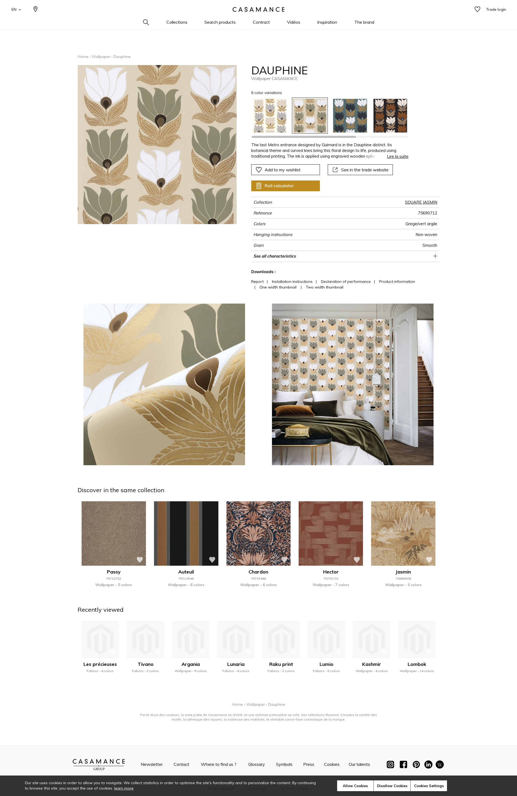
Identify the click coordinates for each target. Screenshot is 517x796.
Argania (190, 664)
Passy (114, 572)
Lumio (326, 664)
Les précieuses (100, 664)
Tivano (145, 664)
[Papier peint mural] (440, 765)
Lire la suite (397, 156)
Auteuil (186, 572)
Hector (331, 572)
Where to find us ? (218, 764)
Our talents (359, 764)
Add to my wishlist (283, 169)
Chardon (258, 572)
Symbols (284, 764)
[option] (270, 116)
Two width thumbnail (324, 287)
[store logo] (258, 9)
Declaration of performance (346, 281)
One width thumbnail (278, 287)
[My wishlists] (477, 9)
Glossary (256, 764)
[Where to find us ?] (35, 9)
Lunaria (235, 664)
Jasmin (403, 572)
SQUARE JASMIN (421, 202)
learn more (124, 788)
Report (257, 281)
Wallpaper (101, 56)
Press (308, 764)
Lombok (417, 664)
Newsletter (152, 764)
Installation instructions (292, 281)
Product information (397, 281)
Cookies (332, 764)
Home (83, 56)
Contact (181, 764)
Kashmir (371, 664)
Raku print (281, 664)
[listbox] (326, 116)
